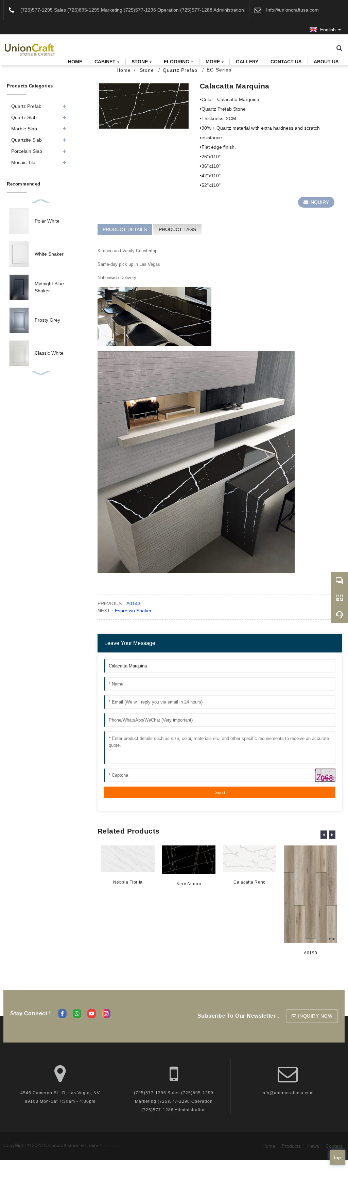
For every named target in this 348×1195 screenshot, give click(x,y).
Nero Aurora (189, 884)
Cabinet (105, 61)
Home (75, 61)
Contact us (286, 61)
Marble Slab (24, 128)
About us (326, 61)
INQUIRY (319, 202)
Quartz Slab (24, 117)
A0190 (310, 952)
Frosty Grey (47, 320)
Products (291, 1146)
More (213, 61)
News (313, 1146)
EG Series (219, 69)
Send (220, 792)
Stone (140, 61)
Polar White (47, 221)
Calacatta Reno (249, 882)
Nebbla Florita (128, 882)
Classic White (49, 353)
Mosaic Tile (23, 162)
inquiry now (315, 1016)
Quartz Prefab (181, 70)
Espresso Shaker (133, 610)
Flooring (176, 61)
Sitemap (111, 1145)
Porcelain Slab (26, 151)
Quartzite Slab (26, 140)
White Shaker (49, 254)
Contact (334, 1146)
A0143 (133, 603)
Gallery (247, 61)
